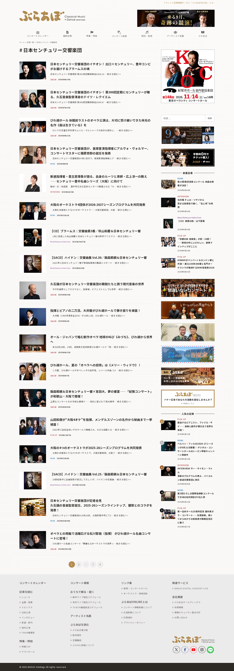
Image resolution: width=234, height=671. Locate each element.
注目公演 (26, 612)
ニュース (26, 597)
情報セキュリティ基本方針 (187, 612)
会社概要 (177, 597)
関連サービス (180, 583)
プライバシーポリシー (134, 622)
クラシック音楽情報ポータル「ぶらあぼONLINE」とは (188, 2)
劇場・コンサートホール (136, 588)
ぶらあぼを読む (79, 624)
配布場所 (77, 635)
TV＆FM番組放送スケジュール (88, 607)
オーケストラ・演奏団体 (136, 593)
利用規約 (128, 617)
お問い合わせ (181, 617)
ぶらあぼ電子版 (80, 630)
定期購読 (77, 640)
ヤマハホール (28, 651)
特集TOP (26, 646)
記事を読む (26, 592)
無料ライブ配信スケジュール (87, 597)
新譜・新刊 (27, 622)
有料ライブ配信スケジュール (87, 602)
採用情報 (178, 607)
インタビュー (28, 617)
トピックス (27, 607)
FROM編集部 (28, 632)
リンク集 (126, 583)
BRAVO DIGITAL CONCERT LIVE (191, 588)
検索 (210, 118)
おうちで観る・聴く (82, 592)
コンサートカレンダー (32, 583)
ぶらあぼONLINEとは (134, 602)
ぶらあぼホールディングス (187, 602)
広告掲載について (132, 612)
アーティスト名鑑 (80, 616)
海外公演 (26, 627)
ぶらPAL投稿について (83, 645)
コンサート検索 (79, 583)
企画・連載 (27, 602)
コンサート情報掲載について (138, 607)
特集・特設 (26, 641)
